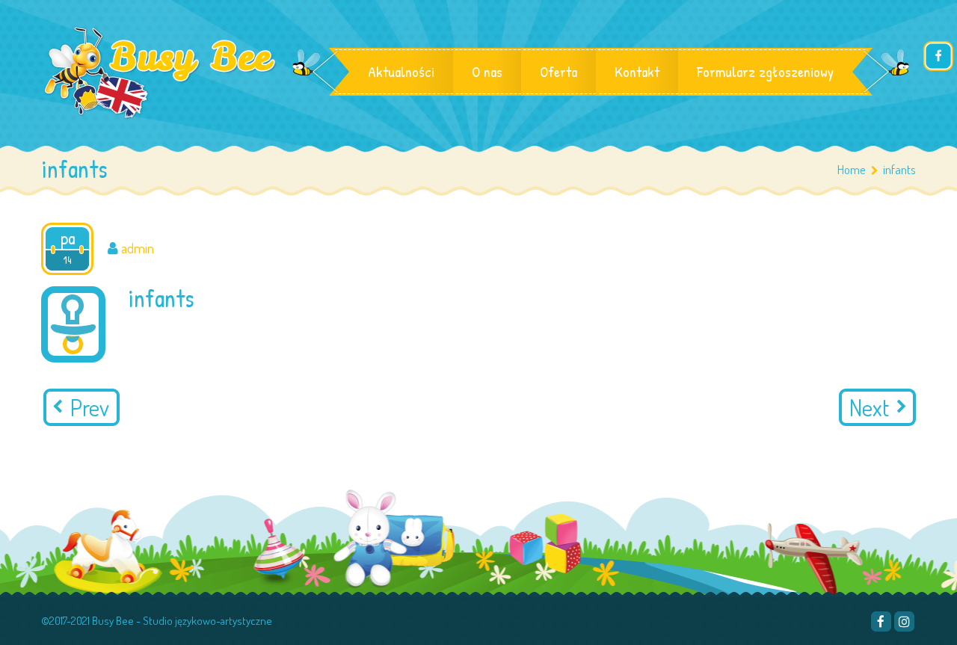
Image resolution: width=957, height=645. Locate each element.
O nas (487, 71)
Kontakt (637, 71)
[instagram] (904, 621)
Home (851, 169)
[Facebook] (881, 621)
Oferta (558, 71)
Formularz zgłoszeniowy (765, 71)
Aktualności (401, 71)
